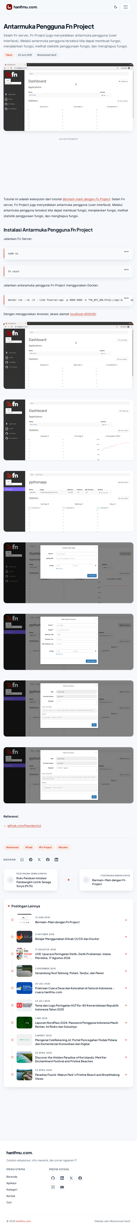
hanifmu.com (19, 1152)
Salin (126, 251)
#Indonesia (12, 847)
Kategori (11, 1189)
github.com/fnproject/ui (24, 826)
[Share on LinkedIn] (56, 859)
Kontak (10, 1196)
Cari (9, 1202)
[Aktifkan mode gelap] (115, 7)
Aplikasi (11, 1183)
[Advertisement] (68, 167)
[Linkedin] (62, 1178)
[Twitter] (71, 1178)
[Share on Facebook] (47, 859)
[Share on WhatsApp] (22, 859)
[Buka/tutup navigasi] (126, 7)
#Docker (63, 847)
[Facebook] (80, 1178)
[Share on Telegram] (30, 859)
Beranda (11, 1176)
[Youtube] (62, 1187)
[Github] (53, 1178)
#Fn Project (45, 847)
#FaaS (29, 847)
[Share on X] (39, 859)
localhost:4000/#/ (83, 314)
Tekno (9, 55)
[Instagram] (53, 1187)
